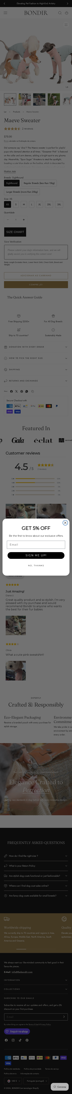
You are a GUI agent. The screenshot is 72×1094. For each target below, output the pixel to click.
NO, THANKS (36, 565)
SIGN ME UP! (36, 555)
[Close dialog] (65, 522)
